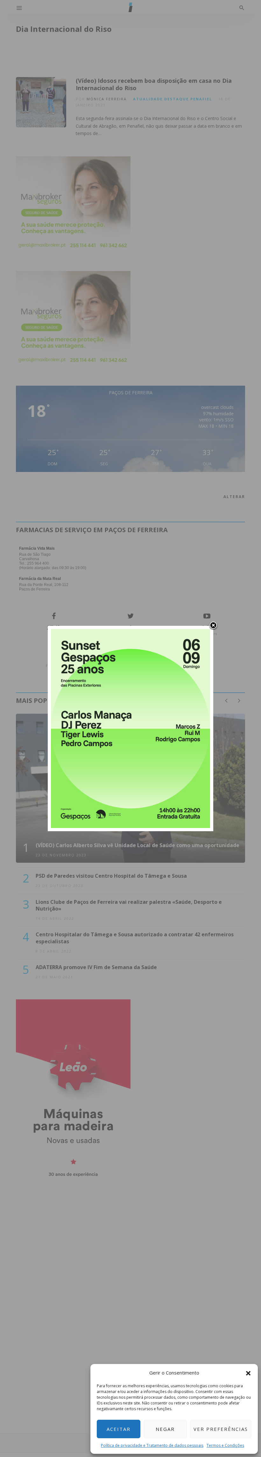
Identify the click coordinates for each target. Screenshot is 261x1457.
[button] (248, 1372)
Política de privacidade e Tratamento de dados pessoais (152, 1445)
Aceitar (118, 1429)
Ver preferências (221, 1429)
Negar (165, 1429)
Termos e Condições (225, 1445)
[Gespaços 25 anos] (130, 728)
